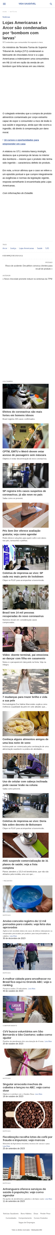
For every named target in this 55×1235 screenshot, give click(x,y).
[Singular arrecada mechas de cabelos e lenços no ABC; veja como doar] (27, 1062)
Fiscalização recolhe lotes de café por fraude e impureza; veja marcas (27, 1138)
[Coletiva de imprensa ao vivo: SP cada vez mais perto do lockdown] (26, 557)
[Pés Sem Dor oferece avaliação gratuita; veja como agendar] (26, 515)
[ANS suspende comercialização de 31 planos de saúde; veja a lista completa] (26, 845)
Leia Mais (13, 936)
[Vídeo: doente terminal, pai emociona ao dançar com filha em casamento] (26, 639)
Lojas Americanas (26, 248)
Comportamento (10, 1026)
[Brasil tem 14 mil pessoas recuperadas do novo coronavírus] (26, 597)
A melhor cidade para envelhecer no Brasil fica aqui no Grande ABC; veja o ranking (27, 982)
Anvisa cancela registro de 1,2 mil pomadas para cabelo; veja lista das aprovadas (27, 924)
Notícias (13, 11)
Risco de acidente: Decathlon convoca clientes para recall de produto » (28, 267)
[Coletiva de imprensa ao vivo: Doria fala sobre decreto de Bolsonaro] (26, 805)
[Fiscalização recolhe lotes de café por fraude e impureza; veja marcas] (27, 1114)
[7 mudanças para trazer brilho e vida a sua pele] (26, 681)
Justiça (13, 248)
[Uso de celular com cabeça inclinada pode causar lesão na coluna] (26, 765)
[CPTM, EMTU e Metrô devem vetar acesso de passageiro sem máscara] (26, 435)
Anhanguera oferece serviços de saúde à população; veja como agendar (24, 1192)
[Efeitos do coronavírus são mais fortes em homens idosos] (26, 396)
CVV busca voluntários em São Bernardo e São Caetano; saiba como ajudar (27, 1035)
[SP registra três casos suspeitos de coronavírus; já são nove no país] (26, 475)
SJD (47, 248)
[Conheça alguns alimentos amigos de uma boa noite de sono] (26, 723)
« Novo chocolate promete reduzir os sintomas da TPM (27, 279)
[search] (51, 3)
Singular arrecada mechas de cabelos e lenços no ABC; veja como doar (26, 1087)
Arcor (5, 248)
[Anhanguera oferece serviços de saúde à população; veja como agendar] (27, 1166)
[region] (27, 91)
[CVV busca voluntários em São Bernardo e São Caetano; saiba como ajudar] (27, 1009)
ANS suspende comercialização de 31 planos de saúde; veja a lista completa (25, 864)
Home (5, 11)
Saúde (39, 248)
